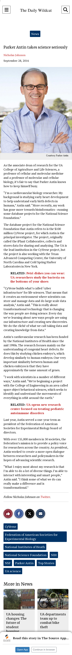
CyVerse (10, 526)
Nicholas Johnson (14, 55)
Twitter (45, 497)
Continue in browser (44, 649)
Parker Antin (24, 563)
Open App (22, 649)
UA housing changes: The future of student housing (16, 622)
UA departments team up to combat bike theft (53, 620)
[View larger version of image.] (36, 110)
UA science (13, 571)
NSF (8, 563)
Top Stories (46, 563)
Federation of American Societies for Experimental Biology (31, 536)
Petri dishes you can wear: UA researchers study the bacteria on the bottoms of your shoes (37, 277)
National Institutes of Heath (25, 547)
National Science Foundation (25, 555)
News (35, 34)
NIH (54, 555)
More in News (18, 584)
